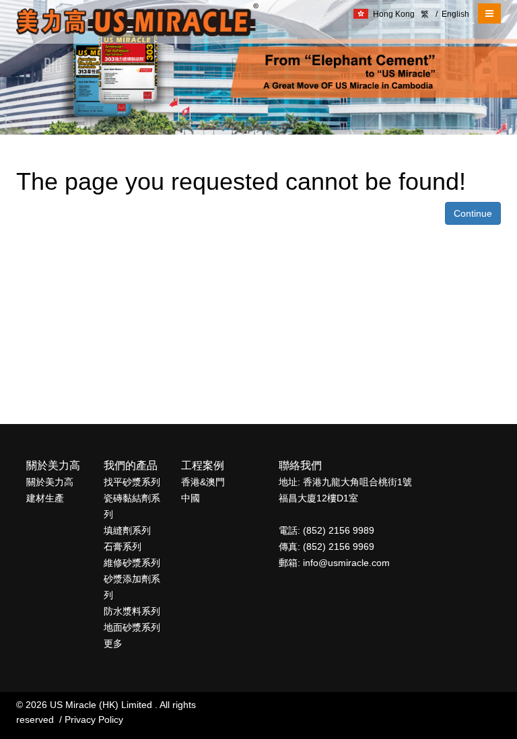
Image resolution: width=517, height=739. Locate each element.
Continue (473, 213)
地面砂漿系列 (132, 627)
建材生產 (45, 498)
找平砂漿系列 (132, 482)
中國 (190, 498)
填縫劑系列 (127, 530)
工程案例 (202, 465)
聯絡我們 (300, 465)
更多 (113, 643)
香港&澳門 (203, 482)
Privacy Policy (94, 719)
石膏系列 (122, 546)
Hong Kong (394, 14)
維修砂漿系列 (132, 562)
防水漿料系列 (132, 611)
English (452, 14)
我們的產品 (131, 465)
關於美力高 (53, 465)
